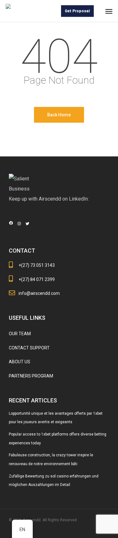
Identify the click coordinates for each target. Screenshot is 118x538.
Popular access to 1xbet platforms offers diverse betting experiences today (57, 438)
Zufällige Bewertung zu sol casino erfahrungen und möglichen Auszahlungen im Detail (53, 480)
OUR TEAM (20, 333)
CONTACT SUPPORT (29, 347)
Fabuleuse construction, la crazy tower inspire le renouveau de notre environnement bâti (51, 459)
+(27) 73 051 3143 (37, 265)
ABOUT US (19, 361)
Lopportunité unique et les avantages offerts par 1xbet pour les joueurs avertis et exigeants (56, 417)
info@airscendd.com (39, 293)
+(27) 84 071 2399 (37, 279)
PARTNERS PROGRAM (31, 375)
